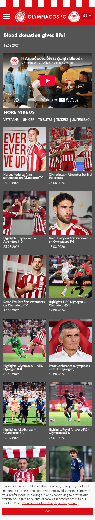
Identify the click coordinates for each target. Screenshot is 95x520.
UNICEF (28, 120)
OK (47, 511)
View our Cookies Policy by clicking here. (49, 503)
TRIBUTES (45, 120)
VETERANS (10, 120)
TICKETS (62, 120)
